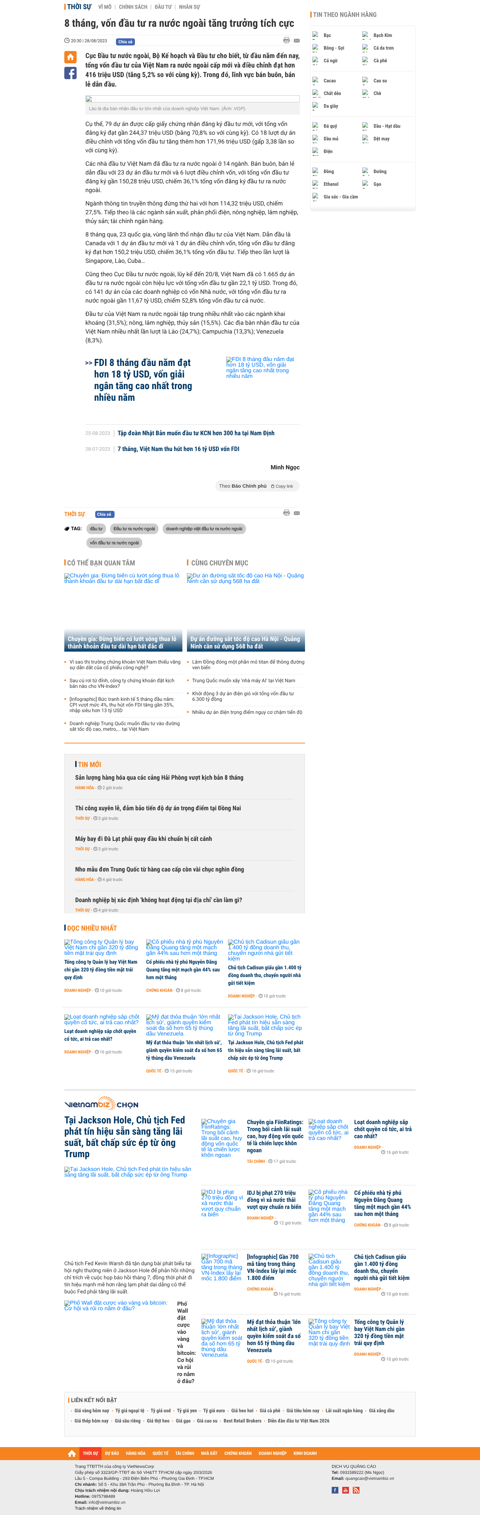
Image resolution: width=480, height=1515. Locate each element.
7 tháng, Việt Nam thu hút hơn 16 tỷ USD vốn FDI (179, 449)
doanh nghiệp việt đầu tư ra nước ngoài (204, 528)
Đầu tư (163, 7)
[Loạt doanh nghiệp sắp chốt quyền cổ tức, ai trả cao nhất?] (102, 1020)
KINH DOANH (305, 1453)
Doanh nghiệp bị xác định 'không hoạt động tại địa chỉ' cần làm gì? (158, 900)
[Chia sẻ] (70, 73)
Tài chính (256, 1161)
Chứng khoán (159, 990)
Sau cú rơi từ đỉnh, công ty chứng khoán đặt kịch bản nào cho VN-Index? (122, 683)
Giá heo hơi (242, 1410)
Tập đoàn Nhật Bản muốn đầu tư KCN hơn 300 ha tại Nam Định (196, 433)
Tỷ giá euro (214, 1410)
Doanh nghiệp (77, 990)
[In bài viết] (288, 40)
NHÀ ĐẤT (209, 1453)
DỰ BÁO (112, 1453)
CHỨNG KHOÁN (238, 1453)
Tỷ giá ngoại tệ (130, 1410)
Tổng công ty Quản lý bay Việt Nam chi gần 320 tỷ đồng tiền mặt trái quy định (100, 970)
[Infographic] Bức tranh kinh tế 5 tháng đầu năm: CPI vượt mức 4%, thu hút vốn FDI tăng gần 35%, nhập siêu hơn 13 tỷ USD (122, 705)
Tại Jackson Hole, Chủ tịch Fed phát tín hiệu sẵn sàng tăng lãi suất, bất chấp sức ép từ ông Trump (265, 1050)
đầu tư (96, 528)
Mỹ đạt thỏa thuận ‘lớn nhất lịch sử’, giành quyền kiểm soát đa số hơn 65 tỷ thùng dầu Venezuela (184, 1050)
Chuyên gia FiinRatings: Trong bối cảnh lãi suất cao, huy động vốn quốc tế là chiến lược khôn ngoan (275, 1136)
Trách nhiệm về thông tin (98, 1508)
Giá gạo (183, 1421)
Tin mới (89, 764)
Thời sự (79, 6)
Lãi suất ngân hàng (344, 1410)
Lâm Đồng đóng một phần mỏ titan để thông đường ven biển (248, 665)
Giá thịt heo (158, 1421)
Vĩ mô (105, 7)
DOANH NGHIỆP (272, 1453)
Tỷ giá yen (187, 1410)
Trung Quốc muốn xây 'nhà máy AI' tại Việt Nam (243, 681)
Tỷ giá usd (161, 1410)
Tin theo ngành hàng (345, 15)
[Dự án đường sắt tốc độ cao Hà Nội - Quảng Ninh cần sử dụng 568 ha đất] (246, 612)
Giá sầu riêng (128, 1421)
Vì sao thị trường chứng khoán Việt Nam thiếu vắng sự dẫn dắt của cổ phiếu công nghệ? (125, 665)
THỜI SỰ (90, 1453)
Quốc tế (153, 1071)
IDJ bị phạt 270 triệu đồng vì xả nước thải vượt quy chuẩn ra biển (274, 1200)
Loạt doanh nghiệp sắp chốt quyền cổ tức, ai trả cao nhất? (100, 1035)
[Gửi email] (297, 41)
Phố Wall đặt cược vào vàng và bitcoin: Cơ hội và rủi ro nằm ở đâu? (186, 1342)
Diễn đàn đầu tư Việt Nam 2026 (298, 1421)
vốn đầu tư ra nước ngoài (114, 542)
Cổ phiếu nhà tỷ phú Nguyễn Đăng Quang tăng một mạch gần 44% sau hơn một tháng (183, 970)
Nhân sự (189, 7)
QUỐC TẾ (160, 1453)
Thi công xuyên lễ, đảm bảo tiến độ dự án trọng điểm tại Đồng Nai (158, 808)
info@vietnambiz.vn (107, 1502)
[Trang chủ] (70, 57)
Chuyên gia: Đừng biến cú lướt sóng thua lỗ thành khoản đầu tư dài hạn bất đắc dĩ (122, 642)
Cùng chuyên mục (220, 563)
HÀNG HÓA (136, 1453)
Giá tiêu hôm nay (303, 1410)
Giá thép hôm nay (91, 1421)
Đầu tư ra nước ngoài (134, 528)
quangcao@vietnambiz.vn (369, 1478)
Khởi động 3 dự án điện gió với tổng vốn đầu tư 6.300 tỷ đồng (243, 696)
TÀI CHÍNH (184, 1453)
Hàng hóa (84, 787)
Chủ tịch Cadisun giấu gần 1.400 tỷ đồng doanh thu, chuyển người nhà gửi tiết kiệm (264, 975)
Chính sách (133, 7)
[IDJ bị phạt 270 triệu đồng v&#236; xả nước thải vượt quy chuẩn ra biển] (222, 1204)
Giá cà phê (270, 1410)
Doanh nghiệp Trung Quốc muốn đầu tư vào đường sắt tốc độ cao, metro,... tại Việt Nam (125, 726)
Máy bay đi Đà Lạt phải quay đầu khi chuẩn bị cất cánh (143, 839)
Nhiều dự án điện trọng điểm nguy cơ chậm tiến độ (247, 712)
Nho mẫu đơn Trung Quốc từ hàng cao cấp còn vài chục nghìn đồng (159, 869)
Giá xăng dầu (381, 1410)
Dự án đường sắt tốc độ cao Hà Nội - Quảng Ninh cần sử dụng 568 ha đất (245, 642)
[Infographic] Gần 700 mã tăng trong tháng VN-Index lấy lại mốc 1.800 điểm (273, 1268)
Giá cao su (207, 1421)
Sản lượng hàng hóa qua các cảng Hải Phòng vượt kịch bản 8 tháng (159, 777)
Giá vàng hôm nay (91, 1410)
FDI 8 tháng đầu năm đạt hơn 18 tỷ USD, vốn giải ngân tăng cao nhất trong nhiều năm (143, 380)
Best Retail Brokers (243, 1421)
